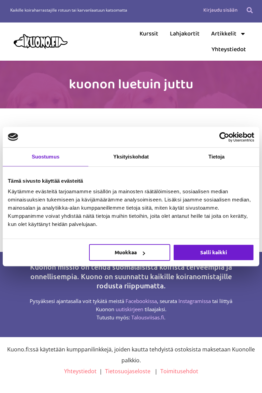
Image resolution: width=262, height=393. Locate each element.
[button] (250, 10)
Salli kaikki (213, 252)
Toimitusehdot (179, 371)
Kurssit (149, 34)
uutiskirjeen (129, 309)
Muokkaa (126, 252)
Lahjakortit (185, 34)
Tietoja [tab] (216, 157)
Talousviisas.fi (147, 317)
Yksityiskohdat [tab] (131, 157)
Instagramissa (194, 301)
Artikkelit (223, 34)
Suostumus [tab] (45, 157)
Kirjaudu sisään (220, 10)
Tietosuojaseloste (127, 371)
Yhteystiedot (229, 49)
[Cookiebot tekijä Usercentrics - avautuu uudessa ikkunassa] (224, 137)
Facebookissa (141, 301)
